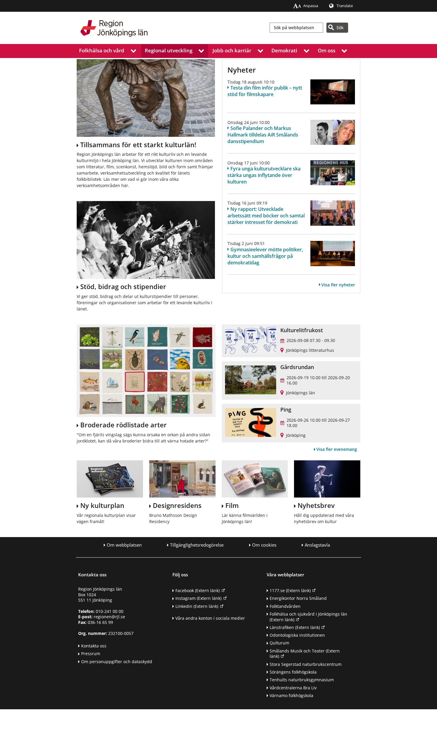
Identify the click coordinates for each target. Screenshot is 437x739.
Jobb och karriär (232, 50)
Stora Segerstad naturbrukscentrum (306, 664)
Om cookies (264, 545)
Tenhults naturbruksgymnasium (302, 679)
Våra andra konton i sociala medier (210, 618)
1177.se (290, 590)
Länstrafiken (295, 627)
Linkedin (196, 606)
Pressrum (90, 653)
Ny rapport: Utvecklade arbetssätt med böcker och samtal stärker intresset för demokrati (266, 215)
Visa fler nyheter (338, 285)
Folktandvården (285, 606)
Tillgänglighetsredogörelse (197, 545)
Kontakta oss (93, 646)
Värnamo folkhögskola (291, 695)
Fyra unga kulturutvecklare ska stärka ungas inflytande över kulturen (264, 175)
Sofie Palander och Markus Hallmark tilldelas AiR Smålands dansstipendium (262, 135)
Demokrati (284, 50)
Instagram (198, 598)
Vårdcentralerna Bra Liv (293, 688)
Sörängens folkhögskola (293, 672)
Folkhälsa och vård (101, 50)
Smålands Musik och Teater (305, 653)
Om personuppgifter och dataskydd (116, 661)
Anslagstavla (317, 545)
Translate (345, 5)
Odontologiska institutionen (297, 635)
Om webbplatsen (124, 545)
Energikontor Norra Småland (298, 598)
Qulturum (279, 643)
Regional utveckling (168, 50)
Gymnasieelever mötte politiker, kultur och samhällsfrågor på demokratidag (265, 256)
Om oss (326, 50)
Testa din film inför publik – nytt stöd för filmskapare (264, 91)
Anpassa (310, 5)
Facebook (197, 590)
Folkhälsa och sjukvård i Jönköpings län (308, 616)
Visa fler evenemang (336, 449)
